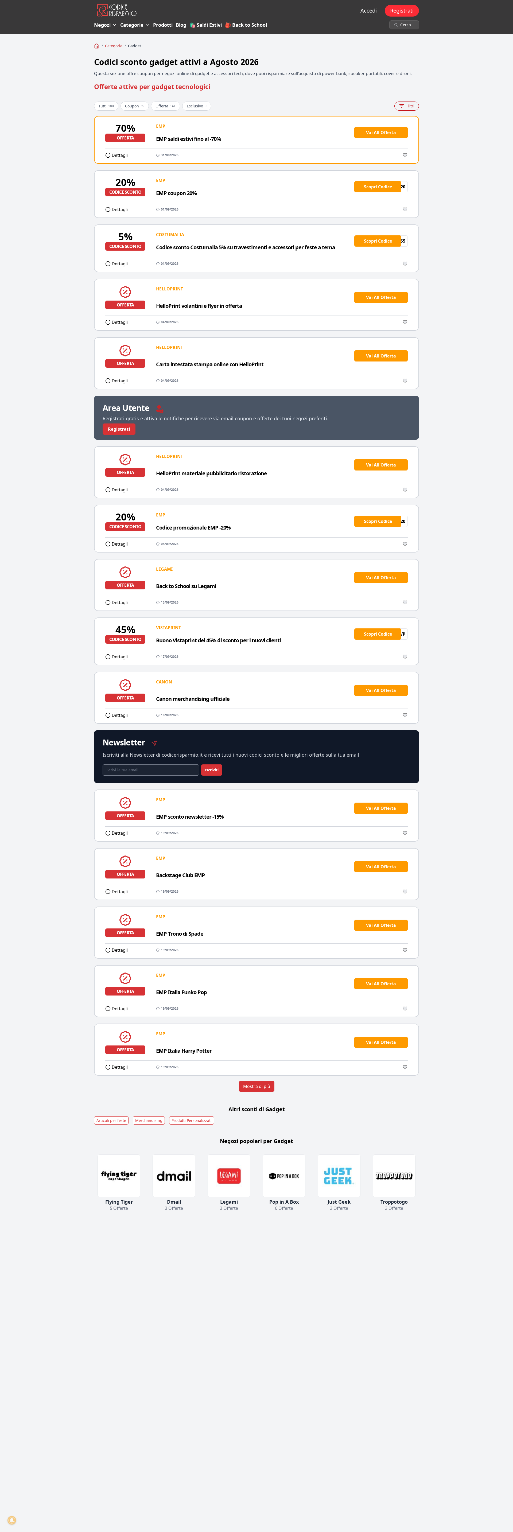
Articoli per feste (111, 1120)
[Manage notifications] (11, 1520)
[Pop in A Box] (284, 1175)
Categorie (131, 25)
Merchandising (148, 1120)
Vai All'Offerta (381, 132)
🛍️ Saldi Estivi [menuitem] (205, 25)
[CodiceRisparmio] (96, 46)
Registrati (402, 10)
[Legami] (229, 1175)
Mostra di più (256, 1086)
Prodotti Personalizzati (192, 1120)
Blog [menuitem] (181, 25)
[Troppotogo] (394, 1175)
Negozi (102, 25)
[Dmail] (174, 1175)
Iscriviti (212, 769)
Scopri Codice (378, 187)
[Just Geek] (339, 1175)
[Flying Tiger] (119, 1175)
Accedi (368, 10)
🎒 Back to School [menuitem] (246, 25)
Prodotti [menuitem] (163, 25)
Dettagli (120, 155)
